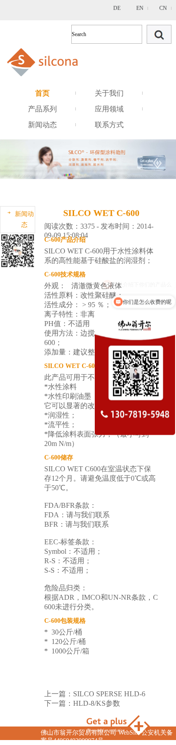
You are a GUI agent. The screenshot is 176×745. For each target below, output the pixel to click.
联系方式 (109, 125)
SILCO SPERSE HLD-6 (109, 694)
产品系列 (42, 109)
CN (163, 8)
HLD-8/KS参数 (96, 703)
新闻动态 (42, 125)
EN (140, 8)
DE (116, 8)
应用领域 (109, 109)
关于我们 (109, 93)
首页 (42, 93)
